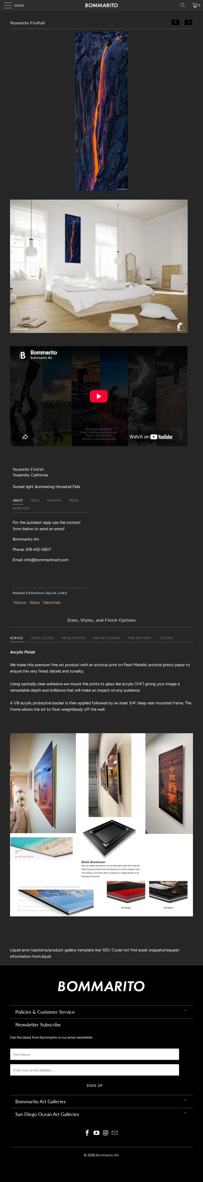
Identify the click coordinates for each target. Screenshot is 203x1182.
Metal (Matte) (73, 638)
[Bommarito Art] (101, 5)
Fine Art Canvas (106, 638)
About (18, 500)
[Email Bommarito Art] (115, 1133)
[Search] (184, 5)
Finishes (54, 500)
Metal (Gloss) (42, 638)
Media (74, 500)
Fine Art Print (139, 638)
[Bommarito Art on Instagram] (106, 1133)
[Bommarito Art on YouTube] (97, 1133)
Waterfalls (52, 602)
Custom (166, 638)
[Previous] (175, 22)
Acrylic (16, 638)
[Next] (188, 22)
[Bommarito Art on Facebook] (87, 1133)
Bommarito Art (107, 1155)
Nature (20, 602)
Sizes (35, 500)
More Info (21, 508)
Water (34, 602)
